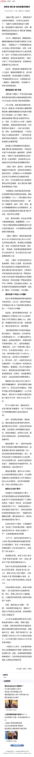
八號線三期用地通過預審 (13, 723)
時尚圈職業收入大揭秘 (11, 741)
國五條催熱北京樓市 (12, 697)
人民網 (8, 1)
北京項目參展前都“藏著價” (14, 726)
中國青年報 (21, 11)
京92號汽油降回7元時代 (13, 689)
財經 (13, 1)
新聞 (5, 677)
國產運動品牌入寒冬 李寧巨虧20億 (17, 694)
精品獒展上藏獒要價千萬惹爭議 (16, 728)
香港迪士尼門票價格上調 (13, 692)
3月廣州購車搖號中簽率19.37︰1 (16, 714)
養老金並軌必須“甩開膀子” (14, 686)
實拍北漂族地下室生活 (11, 710)
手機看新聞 (27, 11)
